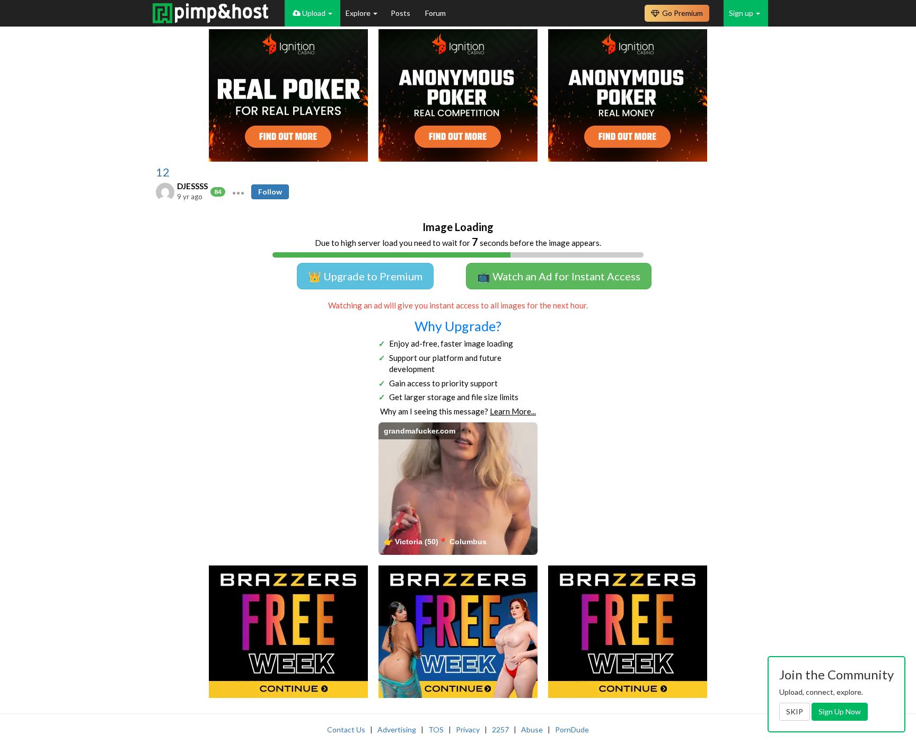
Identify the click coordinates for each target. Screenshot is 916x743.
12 (163, 172)
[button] (238, 192)
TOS (436, 729)
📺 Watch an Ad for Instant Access (558, 276)
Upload (314, 12)
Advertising (396, 729)
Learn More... (513, 411)
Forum (435, 12)
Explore (359, 12)
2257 (500, 729)
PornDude (572, 729)
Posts (401, 12)
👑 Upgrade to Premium (365, 276)
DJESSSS (192, 186)
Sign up (742, 12)
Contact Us (346, 729)
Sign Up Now (839, 711)
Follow (270, 191)
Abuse (532, 729)
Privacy (468, 729)
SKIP (794, 711)
